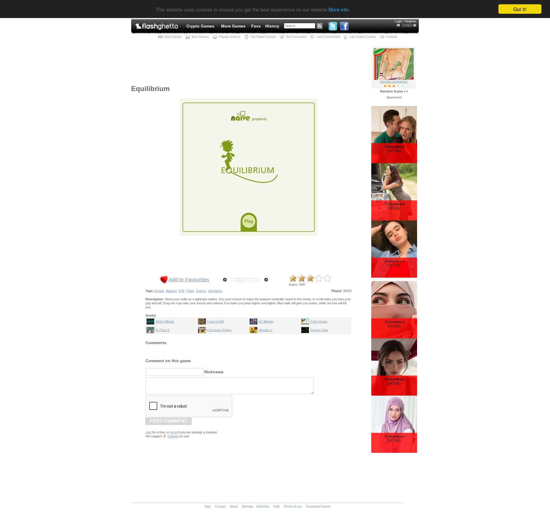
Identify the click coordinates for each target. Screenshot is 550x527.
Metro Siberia (165, 321)
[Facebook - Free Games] (344, 25)
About (234, 506)
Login (398, 21)
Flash (190, 291)
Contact (220, 506)
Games (201, 291)
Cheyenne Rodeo (219, 330)
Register (411, 21)
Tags (207, 506)
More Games (233, 26)
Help (276, 506)
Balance (171, 291)
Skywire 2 (265, 330)
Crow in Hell (215, 321)
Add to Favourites (189, 280)
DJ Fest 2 (162, 330)
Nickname (213, 372)
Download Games (318, 506)
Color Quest (318, 321)
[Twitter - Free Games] (333, 25)
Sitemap (247, 506)
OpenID (173, 436)
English (407, 25)
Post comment (168, 421)
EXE (182, 291)
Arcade (159, 291)
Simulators (215, 291)
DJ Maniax (266, 321)
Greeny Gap (319, 330)
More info (339, 9)
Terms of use (293, 506)
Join (148, 432)
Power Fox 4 (393, 81)
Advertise (262, 506)
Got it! (520, 9)
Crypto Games (200, 26)
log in (173, 432)
